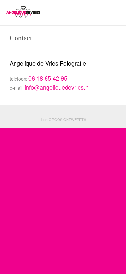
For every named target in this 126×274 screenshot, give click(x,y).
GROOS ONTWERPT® (67, 119)
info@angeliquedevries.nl (57, 87)
